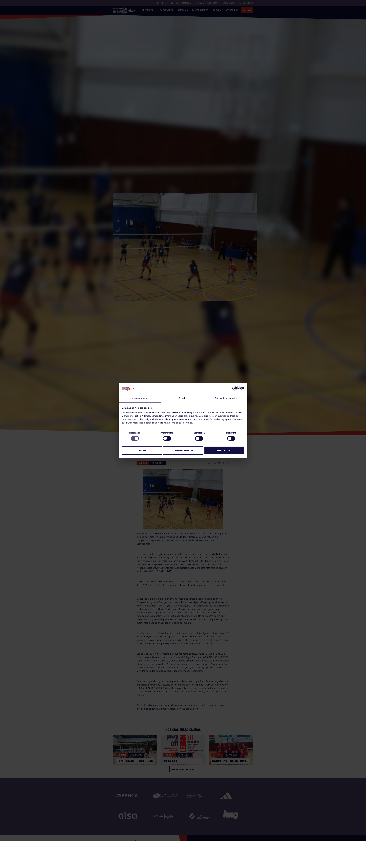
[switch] (167, 438)
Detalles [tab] (183, 398)
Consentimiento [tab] (140, 398)
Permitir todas (224, 450)
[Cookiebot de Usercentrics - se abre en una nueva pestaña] (231, 388)
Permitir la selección (183, 450)
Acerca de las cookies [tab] (226, 398)
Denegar (142, 450)
